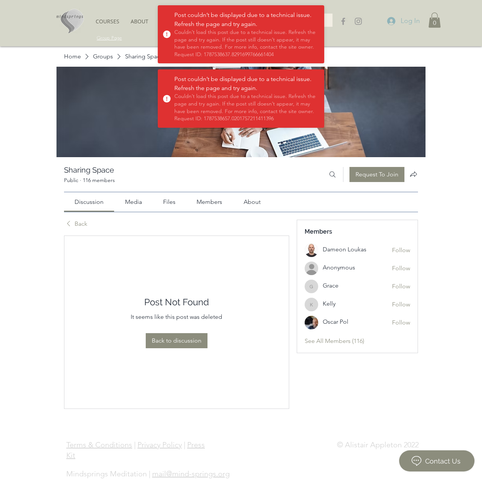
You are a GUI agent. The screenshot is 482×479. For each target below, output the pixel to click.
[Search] (332, 174)
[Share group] (413, 174)
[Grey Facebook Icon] (343, 21)
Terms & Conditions (99, 444)
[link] (89, 201)
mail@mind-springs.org (191, 473)
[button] (107, 21)
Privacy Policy (159, 444)
